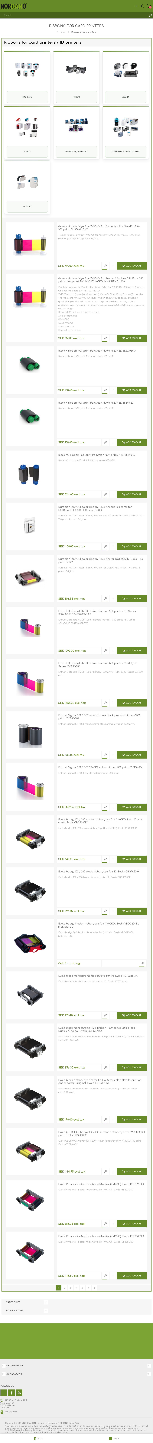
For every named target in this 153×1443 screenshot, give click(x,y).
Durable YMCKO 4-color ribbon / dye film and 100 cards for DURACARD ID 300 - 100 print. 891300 (95, 509)
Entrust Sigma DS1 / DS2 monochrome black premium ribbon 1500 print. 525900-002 (99, 717)
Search (150, 15)
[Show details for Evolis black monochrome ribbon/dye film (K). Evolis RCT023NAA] (30, 995)
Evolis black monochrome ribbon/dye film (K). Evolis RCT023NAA (97, 976)
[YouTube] (19, 1392)
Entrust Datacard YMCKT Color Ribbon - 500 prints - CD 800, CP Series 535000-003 (97, 665)
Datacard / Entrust (76, 152)
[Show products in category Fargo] (76, 74)
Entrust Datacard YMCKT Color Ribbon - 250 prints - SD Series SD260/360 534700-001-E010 (97, 613)
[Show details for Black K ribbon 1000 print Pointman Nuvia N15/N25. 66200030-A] (30, 370)
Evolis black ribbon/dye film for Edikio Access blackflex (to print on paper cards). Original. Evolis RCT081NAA (99, 1082)
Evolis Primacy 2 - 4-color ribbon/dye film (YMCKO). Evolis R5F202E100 (101, 1184)
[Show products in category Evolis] (27, 129)
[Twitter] (3, 1392)
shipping (57, 1426)
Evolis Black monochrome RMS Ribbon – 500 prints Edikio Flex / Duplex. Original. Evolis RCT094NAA (97, 1029)
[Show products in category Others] (27, 183)
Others (27, 206)
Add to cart (133, 266)
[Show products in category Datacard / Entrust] (76, 129)
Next (88, 1287)
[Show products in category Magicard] (27, 74)
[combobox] (73, 15)
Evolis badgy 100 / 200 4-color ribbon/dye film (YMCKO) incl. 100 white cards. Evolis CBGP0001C (100, 821)
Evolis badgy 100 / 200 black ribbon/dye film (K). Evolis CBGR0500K (98, 871)
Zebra (125, 97)
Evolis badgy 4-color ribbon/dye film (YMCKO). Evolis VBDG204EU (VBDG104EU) (99, 925)
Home (63, 32)
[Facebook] (11, 1392)
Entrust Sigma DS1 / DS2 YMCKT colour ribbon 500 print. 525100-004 (100, 767)
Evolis (27, 152)
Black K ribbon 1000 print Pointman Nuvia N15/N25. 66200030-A (97, 350)
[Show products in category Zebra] (126, 74)
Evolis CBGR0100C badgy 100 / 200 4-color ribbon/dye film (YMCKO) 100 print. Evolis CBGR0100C (101, 1134)
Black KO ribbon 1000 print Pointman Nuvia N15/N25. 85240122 (96, 455)
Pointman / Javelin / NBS (126, 152)
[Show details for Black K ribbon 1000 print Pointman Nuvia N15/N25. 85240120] (30, 422)
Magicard (27, 97)
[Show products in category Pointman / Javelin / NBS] (126, 129)
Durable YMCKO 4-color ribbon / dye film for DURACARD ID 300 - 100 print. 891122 (100, 561)
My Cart (149, 6)
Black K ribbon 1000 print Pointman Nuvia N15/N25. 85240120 (95, 402)
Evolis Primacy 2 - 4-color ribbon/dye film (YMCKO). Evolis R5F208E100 (101, 1236)
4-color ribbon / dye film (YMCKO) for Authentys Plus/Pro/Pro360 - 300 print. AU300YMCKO (99, 228)
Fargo (76, 97)
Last (94, 1287)
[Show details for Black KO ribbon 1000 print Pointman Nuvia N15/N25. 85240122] (30, 474)
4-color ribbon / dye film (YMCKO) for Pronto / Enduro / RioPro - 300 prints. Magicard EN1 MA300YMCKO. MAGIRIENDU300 (100, 280)
